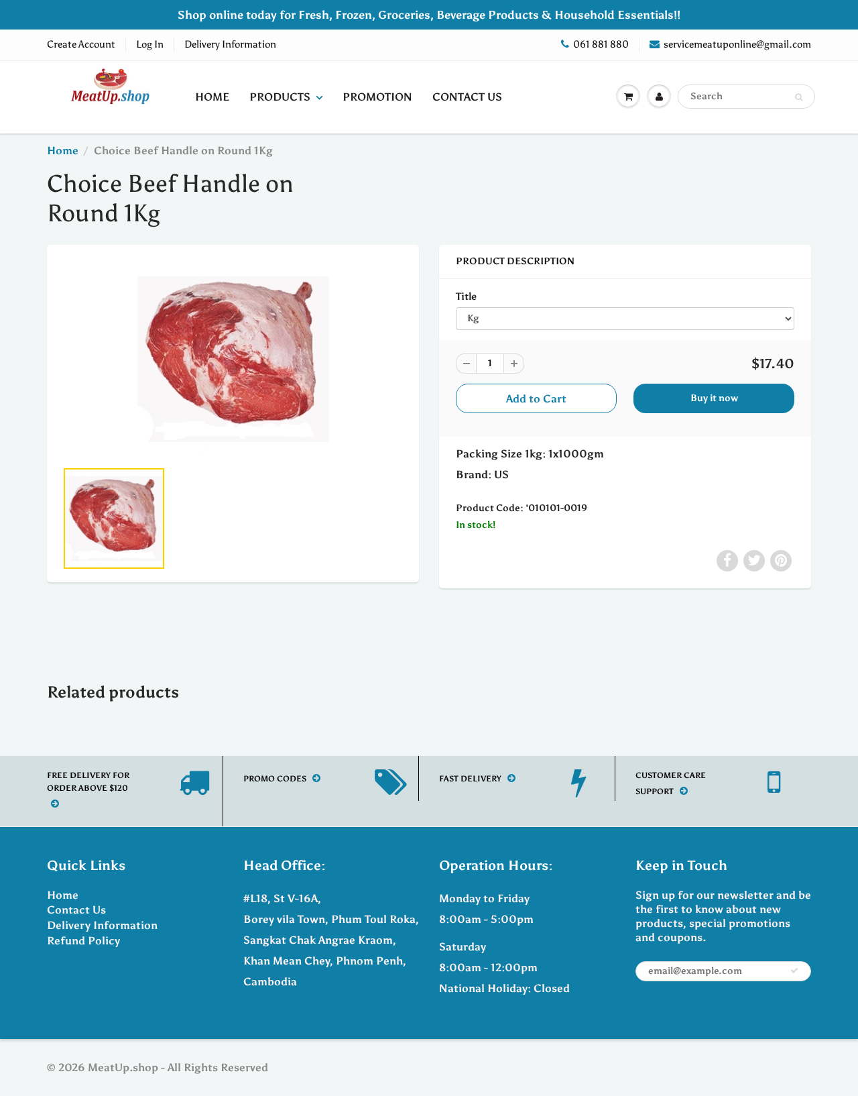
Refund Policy (83, 940)
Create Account (81, 44)
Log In (150, 44)
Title (466, 296)
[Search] (798, 97)
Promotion (377, 97)
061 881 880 (601, 44)
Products (279, 97)
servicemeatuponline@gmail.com (737, 44)
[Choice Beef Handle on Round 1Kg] (233, 358)
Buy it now (714, 398)
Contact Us (467, 97)
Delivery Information (230, 44)
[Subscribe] (794, 970)
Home (212, 97)
